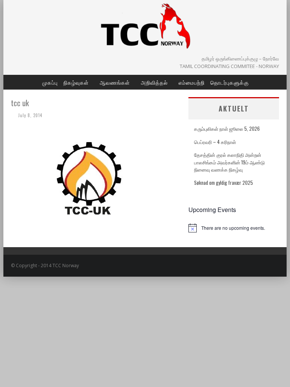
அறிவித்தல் (154, 82)
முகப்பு (50, 82)
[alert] (233, 227)
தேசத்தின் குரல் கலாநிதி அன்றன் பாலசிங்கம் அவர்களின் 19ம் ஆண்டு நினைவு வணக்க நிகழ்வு (229, 162)
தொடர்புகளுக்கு (229, 82)
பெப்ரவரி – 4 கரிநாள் (215, 142)
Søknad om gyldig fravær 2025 (223, 182)
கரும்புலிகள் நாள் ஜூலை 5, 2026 (227, 128)
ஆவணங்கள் (115, 82)
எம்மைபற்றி (192, 82)
